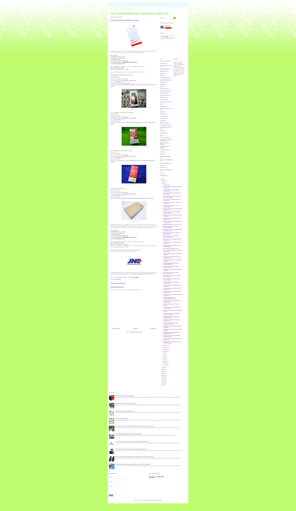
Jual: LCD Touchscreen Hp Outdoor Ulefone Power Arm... (170, 236)
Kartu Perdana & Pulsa (165, 125)
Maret (164, 361)
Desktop (162, 86)
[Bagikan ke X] (135, 277)
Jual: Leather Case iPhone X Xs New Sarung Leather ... (171, 206)
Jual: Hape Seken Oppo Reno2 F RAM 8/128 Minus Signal (171, 314)
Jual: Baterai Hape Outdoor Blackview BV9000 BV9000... (171, 333)
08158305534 (126, 62)
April (164, 359)
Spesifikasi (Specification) (166, 169)
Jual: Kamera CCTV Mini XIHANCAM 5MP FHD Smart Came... (172, 230)
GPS (161, 104)
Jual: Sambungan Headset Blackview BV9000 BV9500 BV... (171, 264)
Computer (162, 84)
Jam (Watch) (163, 118)
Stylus (161, 173)
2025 (163, 183)
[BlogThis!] (133, 277)
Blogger (159, 500)
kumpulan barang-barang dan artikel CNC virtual (143, 274)
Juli (164, 353)
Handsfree (162, 112)
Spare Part (162, 167)
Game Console (163, 99)
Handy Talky (163, 114)
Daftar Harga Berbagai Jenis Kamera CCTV (172, 224)
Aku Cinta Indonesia (164, 61)
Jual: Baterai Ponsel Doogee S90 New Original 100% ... (171, 190)
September (165, 349)
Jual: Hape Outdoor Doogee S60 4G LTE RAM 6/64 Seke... (172, 246)
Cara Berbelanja (159, 13)
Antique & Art (163, 63)
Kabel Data (162, 120)
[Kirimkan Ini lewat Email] (132, 277)
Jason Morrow (146, 500)
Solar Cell (162, 165)
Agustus (165, 351)
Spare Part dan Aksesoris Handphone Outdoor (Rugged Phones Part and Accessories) (134, 456)
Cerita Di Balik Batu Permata (121, 418)
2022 (163, 371)
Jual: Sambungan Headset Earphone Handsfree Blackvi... (171, 267)
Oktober (165, 347)
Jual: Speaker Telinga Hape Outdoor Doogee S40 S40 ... (171, 273)
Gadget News (163, 97)
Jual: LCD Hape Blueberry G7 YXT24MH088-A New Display (170, 298)
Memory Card (163, 133)
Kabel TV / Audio (164, 123)
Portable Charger (164, 149)
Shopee (122, 83)
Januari (165, 365)
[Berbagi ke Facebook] (136, 277)
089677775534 (133, 62)
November (165, 345)
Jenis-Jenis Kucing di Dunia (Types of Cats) (125, 411)
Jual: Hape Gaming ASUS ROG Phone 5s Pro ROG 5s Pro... (172, 342)
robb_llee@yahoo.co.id (119, 63)
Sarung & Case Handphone (166, 159)
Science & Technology (165, 163)
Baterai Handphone (164, 69)
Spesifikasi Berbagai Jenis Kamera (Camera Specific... (170, 227)
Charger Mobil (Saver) (165, 80)
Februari (165, 363)
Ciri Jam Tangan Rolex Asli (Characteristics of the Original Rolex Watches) (131, 441)
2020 (163, 375)
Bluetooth (162, 73)
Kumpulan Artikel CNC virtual (147, 13)
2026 (163, 181)
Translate (171, 38)
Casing (161, 75)
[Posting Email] (129, 277)
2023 (163, 369)
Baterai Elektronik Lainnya (166, 65)
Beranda (113, 13)
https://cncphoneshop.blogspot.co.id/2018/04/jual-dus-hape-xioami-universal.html (136, 198)
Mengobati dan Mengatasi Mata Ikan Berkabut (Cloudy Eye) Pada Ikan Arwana (132, 464)
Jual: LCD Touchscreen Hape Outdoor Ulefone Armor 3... (171, 282)
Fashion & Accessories (165, 91)
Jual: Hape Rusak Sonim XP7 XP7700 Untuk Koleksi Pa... (171, 212)
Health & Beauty (164, 116)
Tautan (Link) (163, 175)
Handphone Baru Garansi (165, 108)
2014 (163, 385)
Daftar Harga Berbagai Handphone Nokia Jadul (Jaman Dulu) (128, 433)
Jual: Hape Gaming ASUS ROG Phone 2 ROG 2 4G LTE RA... (172, 197)
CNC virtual (121, 8)
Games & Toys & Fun (165, 102)
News (161, 135)
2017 (163, 381)
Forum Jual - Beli (164, 95)
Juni (164, 355)
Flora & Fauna (163, 93)
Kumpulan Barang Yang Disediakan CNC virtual (128, 13)
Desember (165, 185)
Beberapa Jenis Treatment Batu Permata (124, 395)
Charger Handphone (164, 77)
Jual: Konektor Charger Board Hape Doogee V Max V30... (170, 323)
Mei (164, 357)
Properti (162, 154)
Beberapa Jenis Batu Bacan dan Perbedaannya (125, 403)
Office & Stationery (164, 137)
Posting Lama (153, 328)
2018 (163, 379)
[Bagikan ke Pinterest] (138, 277)
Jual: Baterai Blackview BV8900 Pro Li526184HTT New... (171, 317)
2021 (163, 373)
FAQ (167, 13)
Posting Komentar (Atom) (136, 332)
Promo (161, 152)
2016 (163, 383)
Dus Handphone (116, 279)
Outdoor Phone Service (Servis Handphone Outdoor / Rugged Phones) (131, 449)
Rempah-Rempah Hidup (165, 156)
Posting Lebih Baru (116, 328)
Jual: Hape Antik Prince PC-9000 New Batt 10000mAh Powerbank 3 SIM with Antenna (134, 426)
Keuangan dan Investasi (165, 127)
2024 (163, 367)
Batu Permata (163, 71)
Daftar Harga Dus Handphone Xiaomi (171, 248)
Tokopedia (127, 83)
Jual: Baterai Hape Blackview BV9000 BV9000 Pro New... (171, 336)
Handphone (162, 106)
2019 (163, 377)
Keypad (162, 130)
